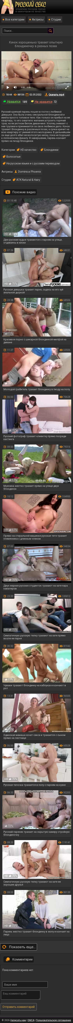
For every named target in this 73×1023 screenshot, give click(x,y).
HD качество (28, 149)
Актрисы (38, 19)
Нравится (13, 101)
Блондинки (51, 149)
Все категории (14, 19)
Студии (56, 19)
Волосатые (13, 156)
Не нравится (43, 102)
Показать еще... (22, 947)
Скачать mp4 (56, 94)
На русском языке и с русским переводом (33, 163)
